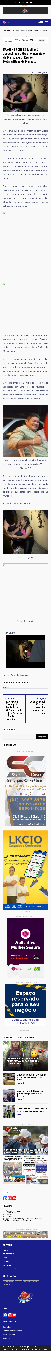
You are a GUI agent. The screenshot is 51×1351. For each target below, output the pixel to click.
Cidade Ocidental (9, 1254)
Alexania (6, 1250)
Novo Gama (7, 1265)
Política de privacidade (30, 1349)
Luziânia (6, 1261)
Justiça (18, 1281)
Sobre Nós (10, 1215)
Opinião (35, 1281)
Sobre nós (14, 1349)
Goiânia (5, 1257)
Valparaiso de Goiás (10, 1269)
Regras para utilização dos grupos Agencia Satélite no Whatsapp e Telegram (22, 1219)
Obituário (27, 1281)
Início (6, 1349)
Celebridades (8, 1281)
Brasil (41, 31)
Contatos (10, 1216)
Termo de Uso (11, 1213)
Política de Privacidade (15, 1211)
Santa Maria (8, 1285)
